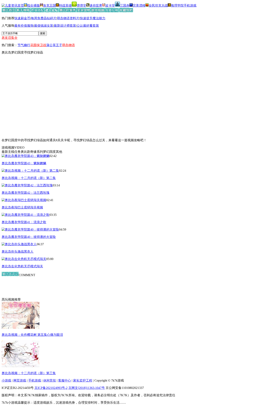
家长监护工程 (82, 380)
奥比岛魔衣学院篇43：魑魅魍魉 (24, 163)
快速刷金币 (22, 18)
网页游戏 (19, 380)
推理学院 (177, 5)
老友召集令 (10, 37)
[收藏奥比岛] (126, 11)
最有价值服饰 (23, 25)
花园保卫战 (38, 45)
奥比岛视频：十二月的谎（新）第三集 (29, 373)
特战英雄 (65, 5)
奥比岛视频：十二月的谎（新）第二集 (29, 178)
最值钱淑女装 (43, 25)
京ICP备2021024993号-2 (51, 387)
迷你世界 (95, 5)
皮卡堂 (110, 5)
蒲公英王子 (54, 45)
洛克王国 (49, 5)
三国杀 (124, 5)
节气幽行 (24, 45)
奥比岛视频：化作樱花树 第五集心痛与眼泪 (32, 334)
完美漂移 (139, 5)
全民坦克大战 (158, 5)
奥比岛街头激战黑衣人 (17, 251)
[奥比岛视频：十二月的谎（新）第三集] (20, 366)
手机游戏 (190, 5)
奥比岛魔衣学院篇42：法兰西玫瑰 (25, 192)
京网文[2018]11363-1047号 (86, 387)
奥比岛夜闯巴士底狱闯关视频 (22, 207)
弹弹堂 (81, 5)
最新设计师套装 (65, 25)
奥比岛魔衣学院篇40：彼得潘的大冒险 (29, 237)
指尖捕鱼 (33, 5)
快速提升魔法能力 (92, 18)
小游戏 (6, 380)
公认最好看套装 (88, 25)
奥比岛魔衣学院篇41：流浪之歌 (24, 222)
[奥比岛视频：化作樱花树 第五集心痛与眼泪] (20, 327)
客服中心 (64, 380)
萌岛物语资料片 (68, 18)
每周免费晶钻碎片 (43, 18)
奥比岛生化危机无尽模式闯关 (22, 266)
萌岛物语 (68, 45)
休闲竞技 (49, 380)
